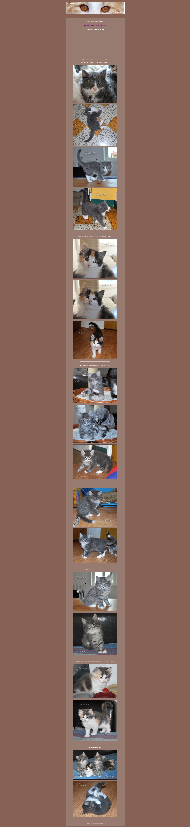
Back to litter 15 (90, 21)
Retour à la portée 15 (98, 21)
